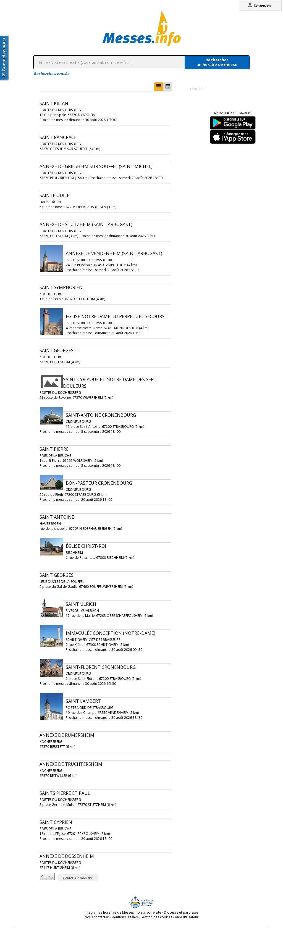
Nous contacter (97, 917)
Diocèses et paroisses (181, 912)
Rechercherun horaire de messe (216, 62)
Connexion (262, 5)
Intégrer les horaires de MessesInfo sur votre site (123, 912)
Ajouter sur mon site (77, 878)
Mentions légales (124, 917)
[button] (158, 86)
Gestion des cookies (156, 917)
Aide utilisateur (186, 917)
